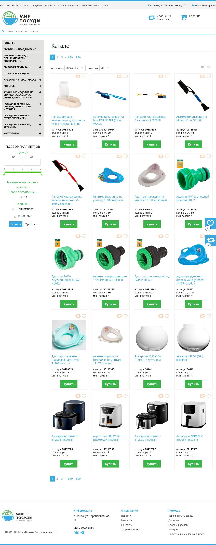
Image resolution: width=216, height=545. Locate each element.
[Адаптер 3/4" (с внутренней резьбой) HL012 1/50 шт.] (69, 271)
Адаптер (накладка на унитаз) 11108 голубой (108, 198)
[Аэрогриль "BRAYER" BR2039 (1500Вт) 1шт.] (193, 431)
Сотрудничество (130, 529)
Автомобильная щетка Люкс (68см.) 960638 (150, 118)
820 (78, 57)
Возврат (173, 529)
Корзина (194, 16)
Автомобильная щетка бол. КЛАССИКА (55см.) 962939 (108, 120)
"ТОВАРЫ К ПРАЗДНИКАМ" (20, 49)
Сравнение (164, 17)
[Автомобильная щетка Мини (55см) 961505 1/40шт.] (193, 111)
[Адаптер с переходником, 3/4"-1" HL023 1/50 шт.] (152, 271)
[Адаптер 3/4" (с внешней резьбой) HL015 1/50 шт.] (193, 191)
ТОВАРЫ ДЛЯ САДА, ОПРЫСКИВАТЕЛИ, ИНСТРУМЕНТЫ (16, 58)
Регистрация (208, 5)
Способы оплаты (178, 524)
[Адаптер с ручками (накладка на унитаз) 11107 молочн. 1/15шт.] (110, 351)
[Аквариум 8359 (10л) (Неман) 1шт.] (193, 351)
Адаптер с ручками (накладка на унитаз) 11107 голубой (190, 280)
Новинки (9, 43)
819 (70, 57)
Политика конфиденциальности (186, 534)
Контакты (103, 5)
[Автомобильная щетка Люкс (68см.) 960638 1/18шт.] (152, 111)
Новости (16, 5)
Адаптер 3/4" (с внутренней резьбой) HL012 (66, 280)
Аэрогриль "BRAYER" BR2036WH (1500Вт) (106, 438)
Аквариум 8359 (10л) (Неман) (189, 358)
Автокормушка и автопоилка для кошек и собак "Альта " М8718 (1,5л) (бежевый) (68, 120)
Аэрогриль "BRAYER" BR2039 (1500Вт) (189, 438)
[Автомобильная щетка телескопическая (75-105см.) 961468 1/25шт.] (69, 191)
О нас (26, 5)
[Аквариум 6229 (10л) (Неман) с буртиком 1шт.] (152, 351)
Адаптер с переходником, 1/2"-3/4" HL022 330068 (110, 278)
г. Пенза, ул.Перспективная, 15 (167, 5)
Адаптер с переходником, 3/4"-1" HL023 (152, 278)
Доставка (173, 520)
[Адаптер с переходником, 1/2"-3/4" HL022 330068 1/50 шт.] (110, 271)
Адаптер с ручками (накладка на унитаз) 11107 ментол (65, 360)
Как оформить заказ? (180, 515)
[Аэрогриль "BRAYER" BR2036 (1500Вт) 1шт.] (69, 431)
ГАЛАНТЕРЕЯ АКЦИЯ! (16, 73)
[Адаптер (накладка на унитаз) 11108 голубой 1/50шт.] (110, 191)
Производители (88, 5)
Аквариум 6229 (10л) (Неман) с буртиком (150, 358)
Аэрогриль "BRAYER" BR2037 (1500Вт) (148, 438)
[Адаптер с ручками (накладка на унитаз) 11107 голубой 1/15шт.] (193, 271)
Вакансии (73, 5)
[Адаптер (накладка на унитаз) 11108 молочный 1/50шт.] (152, 191)
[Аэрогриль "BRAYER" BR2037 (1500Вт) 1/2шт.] (152, 431)
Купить (69, 144)
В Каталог (5, 5)
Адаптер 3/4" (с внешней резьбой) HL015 (192, 198)
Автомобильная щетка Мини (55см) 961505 (192, 118)
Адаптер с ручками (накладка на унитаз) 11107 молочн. (107, 360)
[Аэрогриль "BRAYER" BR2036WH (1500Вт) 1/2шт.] (110, 431)
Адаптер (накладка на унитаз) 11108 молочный (151, 198)
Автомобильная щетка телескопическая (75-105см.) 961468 (67, 200)
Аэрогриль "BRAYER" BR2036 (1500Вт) (65, 438)
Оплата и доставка (55, 5)
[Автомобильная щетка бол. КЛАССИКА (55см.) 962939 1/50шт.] (110, 111)
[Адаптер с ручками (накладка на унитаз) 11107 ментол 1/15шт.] (69, 351)
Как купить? (37, 5)
